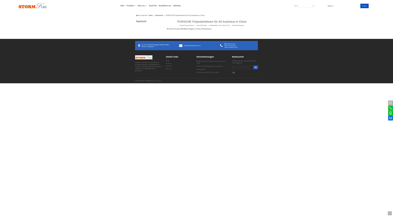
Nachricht (153, 6)
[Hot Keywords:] (313, 6)
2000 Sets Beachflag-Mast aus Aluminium (209, 66)
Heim (122, 6)
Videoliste (177, 6)
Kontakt (364, 6)
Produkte (130, 6)
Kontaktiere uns (165, 6)
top (390, 213)
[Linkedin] (233, 72)
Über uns (141, 6)
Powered (241, 25)
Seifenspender (201, 69)
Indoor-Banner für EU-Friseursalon (207, 72)
